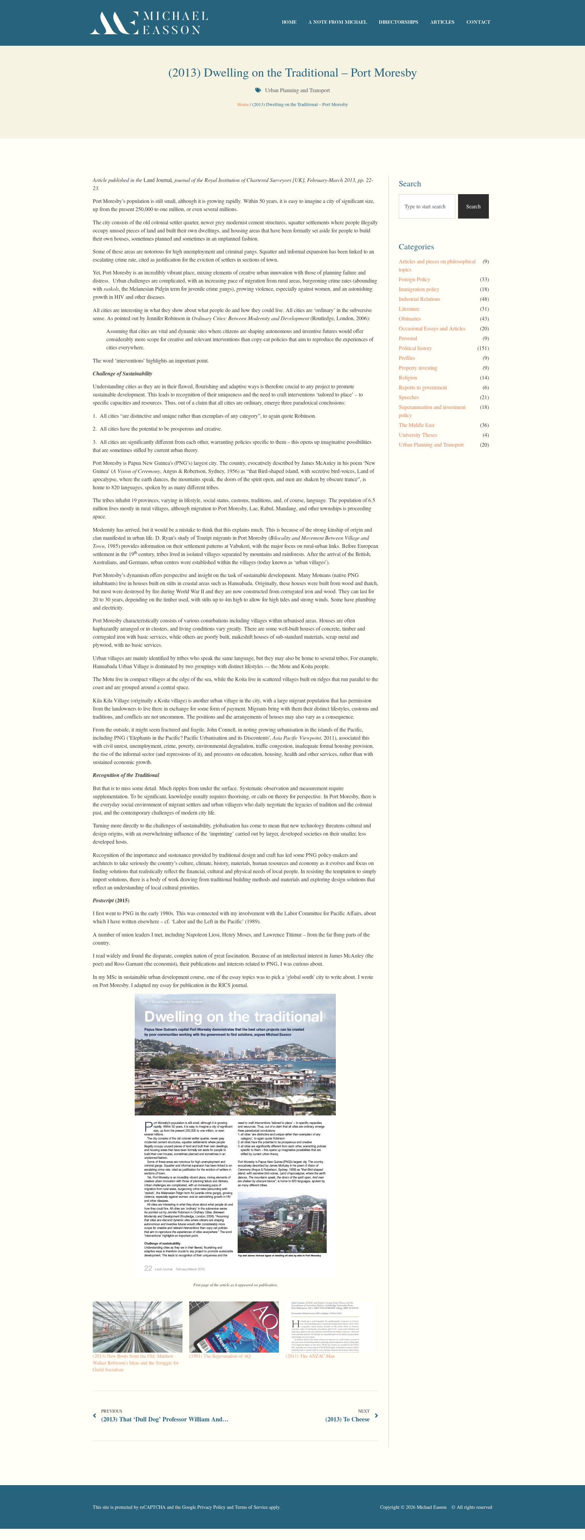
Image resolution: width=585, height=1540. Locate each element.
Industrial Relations (419, 298)
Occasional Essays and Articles (432, 328)
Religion (408, 377)
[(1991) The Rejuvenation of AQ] (234, 1327)
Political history (415, 347)
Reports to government (423, 387)
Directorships (398, 22)
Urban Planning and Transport (297, 90)
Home (289, 22)
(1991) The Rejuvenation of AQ (220, 1356)
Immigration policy (419, 288)
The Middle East (416, 424)
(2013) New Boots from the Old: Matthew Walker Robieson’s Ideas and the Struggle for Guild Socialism (136, 1363)
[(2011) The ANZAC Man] (330, 1327)
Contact (479, 22)
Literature (409, 308)
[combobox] (427, 206)
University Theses (418, 434)
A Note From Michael (337, 22)
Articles (442, 22)
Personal (408, 338)
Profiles (407, 357)
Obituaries (410, 318)
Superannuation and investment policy (432, 410)
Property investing (418, 367)
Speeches (409, 397)
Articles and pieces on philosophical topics (437, 265)
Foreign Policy (414, 279)
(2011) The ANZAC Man (310, 1356)
